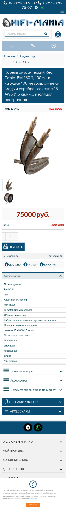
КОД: (7, 108)
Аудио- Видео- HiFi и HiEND (38, 56)
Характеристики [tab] (12, 275)
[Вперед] (28, 62)
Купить (16, 247)
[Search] (46, 34)
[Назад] (13, 62)
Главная (10, 56)
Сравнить (57, 255)
